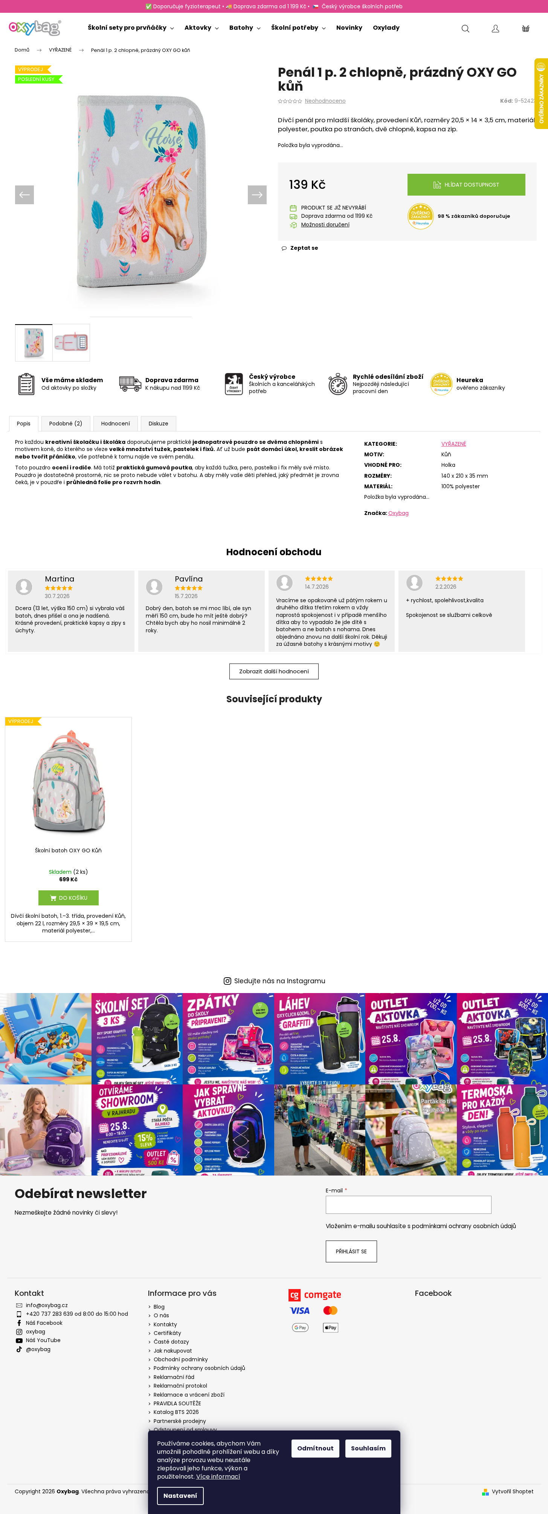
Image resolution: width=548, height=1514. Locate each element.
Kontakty (165, 1324)
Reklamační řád (174, 1377)
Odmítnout (315, 1448)
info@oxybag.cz (47, 1305)
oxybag (35, 1331)
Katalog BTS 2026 (176, 1412)
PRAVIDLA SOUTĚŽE (177, 1403)
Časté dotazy (171, 1341)
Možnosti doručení (325, 224)
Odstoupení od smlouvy (185, 1430)
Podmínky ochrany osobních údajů (199, 1368)
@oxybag (38, 1349)
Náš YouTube (43, 1340)
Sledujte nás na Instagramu (279, 981)
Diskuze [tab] (158, 423)
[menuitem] (130, 26)
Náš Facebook (44, 1323)
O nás (161, 1315)
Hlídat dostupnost (472, 184)
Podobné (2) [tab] (65, 423)
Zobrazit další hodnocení (274, 671)
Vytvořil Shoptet (513, 1491)
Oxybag (398, 513)
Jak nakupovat (173, 1351)
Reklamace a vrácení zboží (189, 1395)
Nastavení (180, 1495)
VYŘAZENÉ (453, 444)
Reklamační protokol (180, 1385)
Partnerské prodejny (180, 1421)
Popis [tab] (24, 423)
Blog (159, 1307)
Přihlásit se (351, 1251)
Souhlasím (368, 1448)
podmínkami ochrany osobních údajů (464, 1226)
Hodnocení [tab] (115, 423)
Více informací (218, 1476)
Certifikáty (167, 1333)
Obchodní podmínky (181, 1359)
